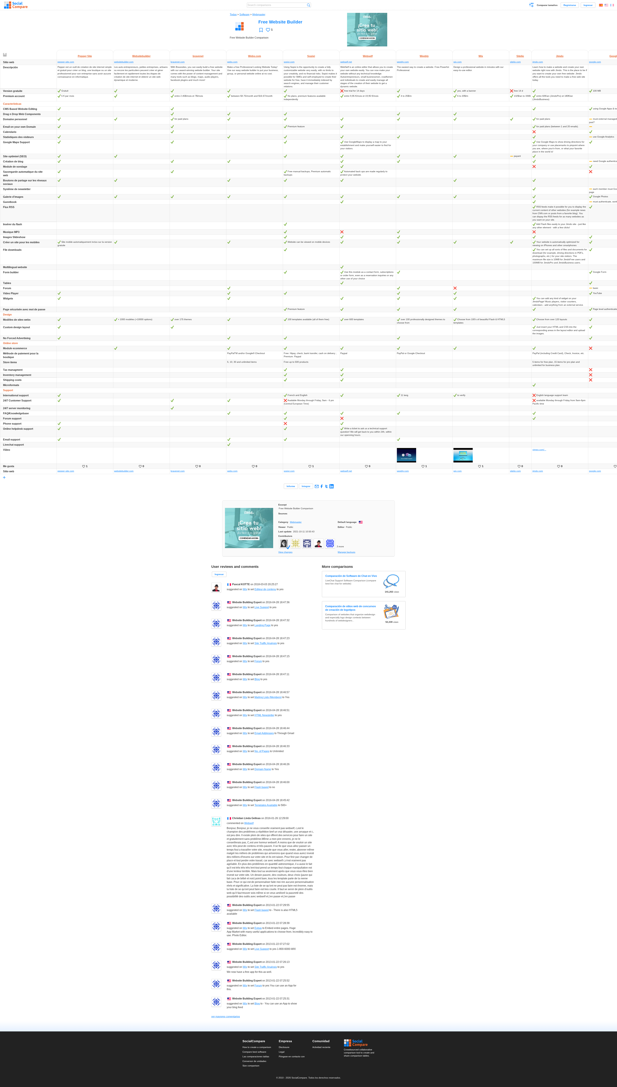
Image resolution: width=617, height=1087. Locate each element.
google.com (595, 62)
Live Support (262, 607)
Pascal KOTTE (241, 584)
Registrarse (569, 5)
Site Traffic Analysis (266, 643)
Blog (257, 679)
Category (283, 522)
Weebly (424, 56)
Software (244, 14)
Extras (258, 928)
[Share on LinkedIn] (331, 486)
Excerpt (282, 504)
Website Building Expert (247, 602)
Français (612, 5)
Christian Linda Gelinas (246, 818)
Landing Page (263, 625)
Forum (258, 661)
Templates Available (266, 805)
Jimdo (559, 56)
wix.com (457, 62)
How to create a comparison (256, 1047)
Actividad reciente (321, 1047)
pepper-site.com (66, 62)
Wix (480, 56)
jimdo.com (537, 62)
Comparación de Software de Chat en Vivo (351, 576)
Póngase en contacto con (292, 1056)
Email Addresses (264, 733)
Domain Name (263, 769)
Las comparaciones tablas (255, 1056)
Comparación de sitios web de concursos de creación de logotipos (350, 608)
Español (601, 5)
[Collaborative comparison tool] (16, 5)
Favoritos (261, 30)
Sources (282, 513)
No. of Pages (262, 751)
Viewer (282, 527)
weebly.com (403, 62)
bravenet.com (178, 62)
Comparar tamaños (547, 5)
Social (359, 1043)
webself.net (346, 62)
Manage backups (346, 552)
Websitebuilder (141, 56)
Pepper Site (85, 56)
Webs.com (254, 56)
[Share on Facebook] (321, 486)
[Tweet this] (326, 486)
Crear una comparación (531, 5)
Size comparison (250, 1065)
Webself (368, 56)
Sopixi (311, 56)
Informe (291, 486)
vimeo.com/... (539, 449)
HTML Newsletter (264, 715)
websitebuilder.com (124, 62)
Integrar (306, 486)
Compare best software (254, 1052)
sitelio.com (515, 62)
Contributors (285, 536)
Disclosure (284, 1047)
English (606, 5)
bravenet (198, 56)
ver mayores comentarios (225, 1016)
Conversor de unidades (254, 1061)
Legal (281, 1052)
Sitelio (520, 56)
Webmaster (258, 14)
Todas (233, 14)
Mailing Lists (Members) (268, 697)
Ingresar (588, 5)
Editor (341, 527)
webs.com (232, 62)
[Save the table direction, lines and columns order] (5, 55)
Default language (347, 522)
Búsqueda (308, 5)
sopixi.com (289, 62)
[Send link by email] (316, 486)
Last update (284, 531)
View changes (285, 552)
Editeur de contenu (265, 589)
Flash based (262, 787)
